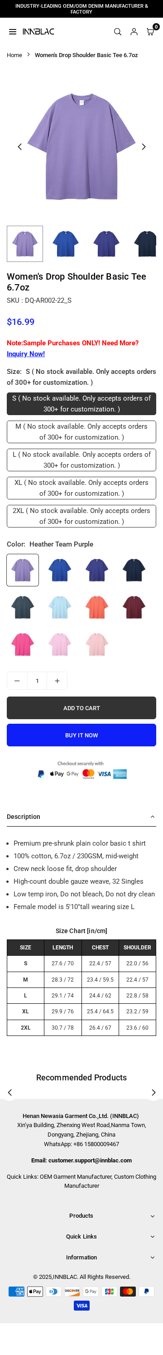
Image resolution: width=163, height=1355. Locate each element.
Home (14, 55)
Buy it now (81, 735)
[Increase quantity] (57, 680)
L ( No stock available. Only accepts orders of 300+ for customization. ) (82, 459)
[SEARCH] (118, 31)
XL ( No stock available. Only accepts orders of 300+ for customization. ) (81, 488)
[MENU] (13, 31)
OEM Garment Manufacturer (75, 1176)
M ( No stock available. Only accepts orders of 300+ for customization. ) (81, 431)
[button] (143, 147)
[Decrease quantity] (17, 680)
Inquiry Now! (26, 354)
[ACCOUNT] (134, 31)
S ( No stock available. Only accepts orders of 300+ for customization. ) (81, 403)
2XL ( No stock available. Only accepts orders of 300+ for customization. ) (81, 516)
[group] (81, 146)
